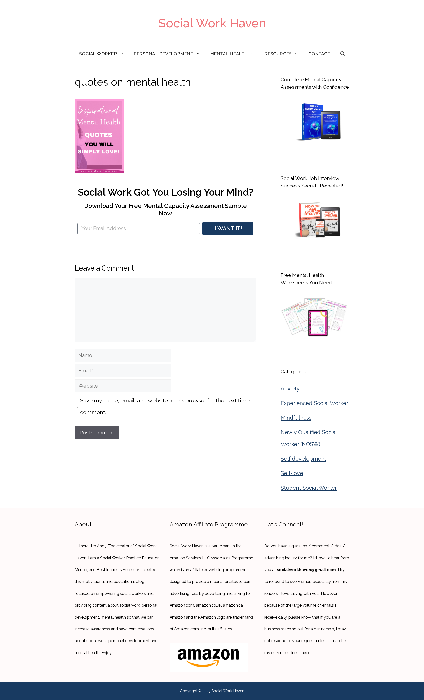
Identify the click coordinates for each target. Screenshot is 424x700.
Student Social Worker (309, 488)
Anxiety (290, 388)
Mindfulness (296, 417)
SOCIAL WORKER (98, 53)
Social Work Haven (212, 23)
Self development (303, 458)
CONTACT (319, 53)
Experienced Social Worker (314, 403)
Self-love (292, 473)
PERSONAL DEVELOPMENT (163, 53)
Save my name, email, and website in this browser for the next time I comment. (166, 406)
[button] (342, 54)
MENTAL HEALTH (229, 53)
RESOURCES (278, 53)
